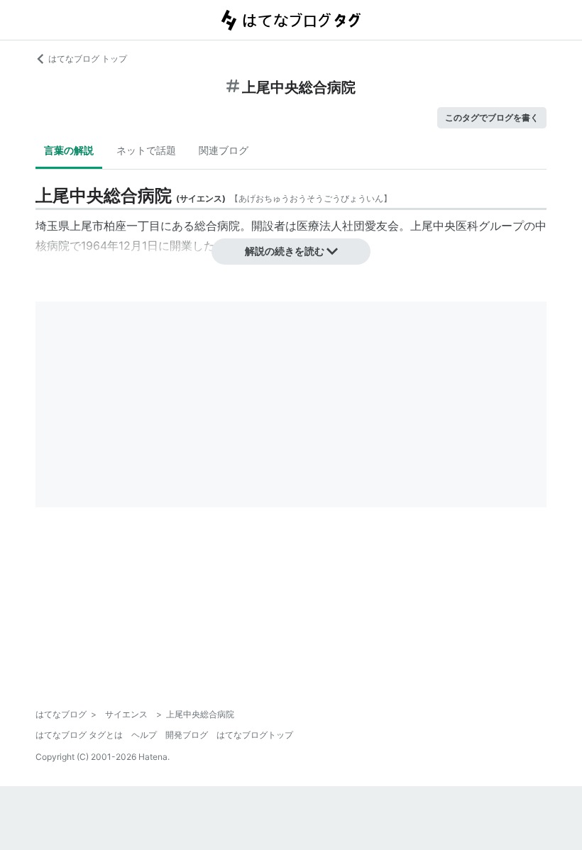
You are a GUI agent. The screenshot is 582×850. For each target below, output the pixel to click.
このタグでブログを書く (492, 117)
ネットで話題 (146, 150)
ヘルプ (144, 734)
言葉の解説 (69, 150)
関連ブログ (223, 150)
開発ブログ (186, 734)
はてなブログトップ (254, 734)
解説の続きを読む (284, 251)
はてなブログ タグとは (79, 734)
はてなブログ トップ (87, 58)
